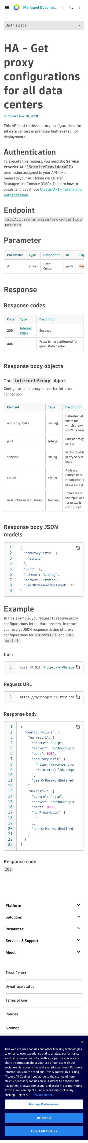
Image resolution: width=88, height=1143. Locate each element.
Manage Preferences (44, 1104)
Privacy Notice (43, 1094)
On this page (16, 25)
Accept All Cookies (44, 1131)
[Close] (82, 1042)
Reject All (44, 1117)
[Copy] (78, 547)
